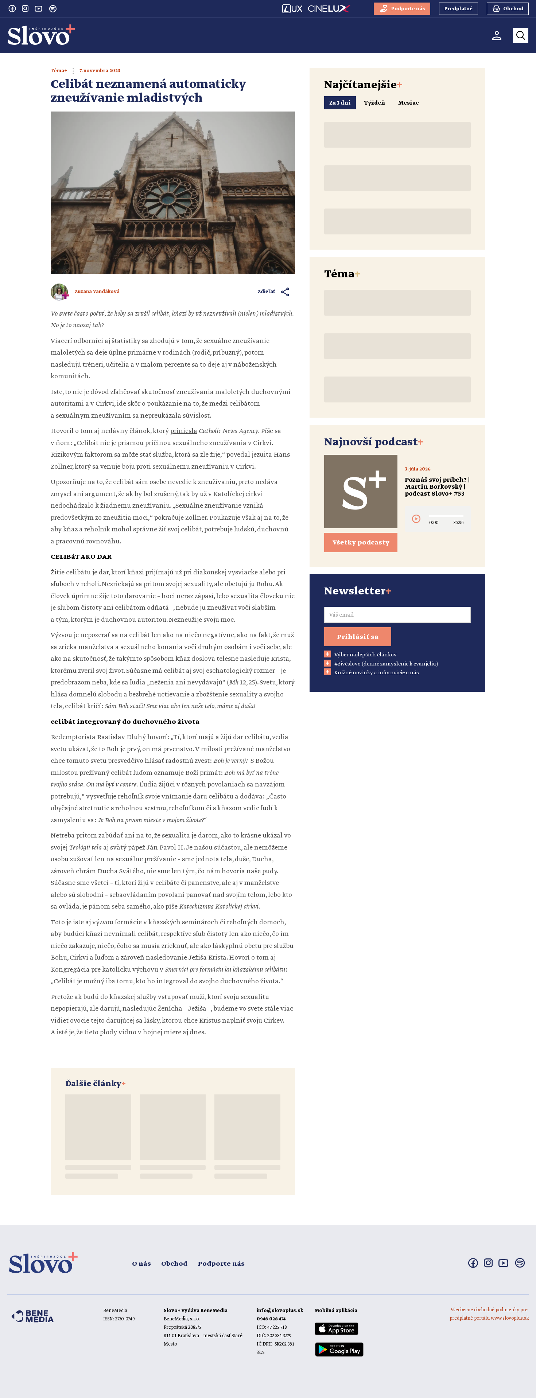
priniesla (183, 431)
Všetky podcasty (361, 542)
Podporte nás (221, 1264)
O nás (141, 1264)
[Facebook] (12, 8)
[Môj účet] (496, 35)
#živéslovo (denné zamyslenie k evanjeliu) (386, 664)
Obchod (174, 1264)
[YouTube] (38, 8)
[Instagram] (25, 8)
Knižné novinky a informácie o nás (376, 672)
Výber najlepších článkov (365, 655)
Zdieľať (266, 292)
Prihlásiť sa (357, 637)
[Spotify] (52, 8)
